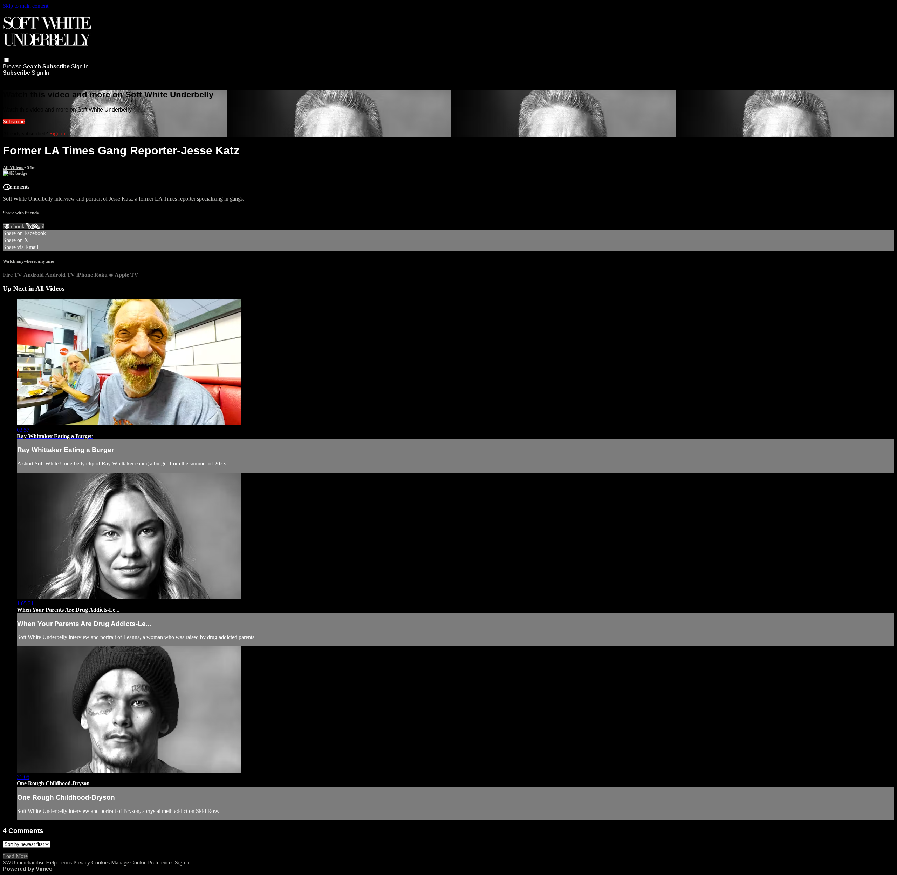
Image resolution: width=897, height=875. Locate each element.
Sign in (80, 66)
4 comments (16, 187)
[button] (6, 60)
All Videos (13, 167)
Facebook (14, 226)
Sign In (40, 73)
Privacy (82, 863)
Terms (65, 863)
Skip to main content (25, 6)
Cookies (101, 863)
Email (38, 226)
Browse (13, 66)
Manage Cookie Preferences (143, 863)
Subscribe (14, 121)
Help (52, 863)
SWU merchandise (23, 863)
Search (32, 66)
